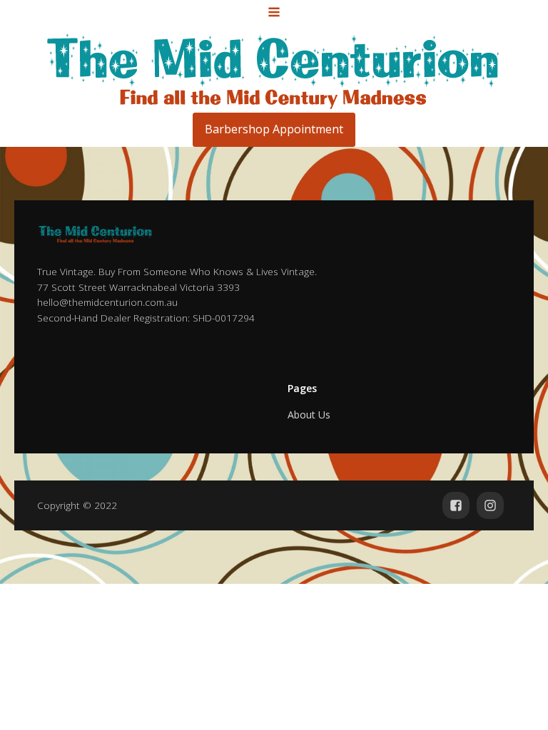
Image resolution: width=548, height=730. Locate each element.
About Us (309, 414)
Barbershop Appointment (274, 129)
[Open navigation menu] (274, 13)
